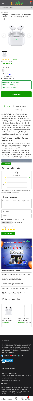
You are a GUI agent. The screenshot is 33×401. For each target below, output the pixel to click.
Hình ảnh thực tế (13, 220)
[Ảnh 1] (4, 54)
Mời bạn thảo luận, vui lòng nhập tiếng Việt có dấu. (16, 201)
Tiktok (21, 355)
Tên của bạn (5, 211)
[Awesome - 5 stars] (13, 229)
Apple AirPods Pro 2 (8, 114)
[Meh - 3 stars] (8, 229)
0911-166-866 (12, 378)
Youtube (14, 355)
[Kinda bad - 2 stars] (5, 229)
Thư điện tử (5, 216)
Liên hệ (5, 383)
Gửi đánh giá (8, 233)
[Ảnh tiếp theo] (29, 35)
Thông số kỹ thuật (21, 106)
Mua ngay (16, 94)
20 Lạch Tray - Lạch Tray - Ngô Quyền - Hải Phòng (17, 375)
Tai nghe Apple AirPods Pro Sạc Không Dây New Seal (8, 320)
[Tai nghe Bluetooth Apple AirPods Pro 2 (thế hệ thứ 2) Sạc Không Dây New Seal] (16, 35)
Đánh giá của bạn (7, 227)
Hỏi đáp (17, 109)
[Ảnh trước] (4, 35)
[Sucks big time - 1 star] (2, 229)
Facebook (6, 355)
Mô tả (8, 106)
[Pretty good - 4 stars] (11, 229)
